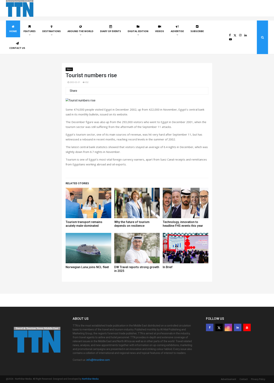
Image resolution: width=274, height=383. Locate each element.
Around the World (80, 31)
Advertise (177, 31)
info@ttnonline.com (98, 359)
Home (13, 31)
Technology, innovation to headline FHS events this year (183, 223)
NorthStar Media (90, 379)
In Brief (168, 267)
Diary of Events (110, 31)
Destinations (51, 31)
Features (29, 31)
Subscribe (197, 31)
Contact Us (17, 48)
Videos (159, 31)
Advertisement (228, 379)
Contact (244, 379)
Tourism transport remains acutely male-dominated (84, 223)
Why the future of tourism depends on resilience (131, 223)
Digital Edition (138, 31)
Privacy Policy (258, 379)
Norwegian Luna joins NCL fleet (87, 267)
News (69, 69)
